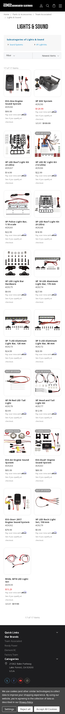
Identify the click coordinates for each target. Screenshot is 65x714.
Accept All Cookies (46, 709)
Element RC (10, 650)
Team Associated (13, 641)
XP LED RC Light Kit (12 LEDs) (46, 163)
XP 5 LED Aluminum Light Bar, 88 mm (46, 342)
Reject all (25, 709)
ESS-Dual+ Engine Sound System (45, 461)
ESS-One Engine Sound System (14, 102)
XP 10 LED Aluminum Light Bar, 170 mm (47, 282)
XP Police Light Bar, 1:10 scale (16, 223)
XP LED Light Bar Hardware (14, 282)
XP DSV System (44, 101)
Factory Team (11, 654)
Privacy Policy (25, 702)
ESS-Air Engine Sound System (17, 461)
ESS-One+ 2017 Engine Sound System (17, 521)
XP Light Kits (41, 44)
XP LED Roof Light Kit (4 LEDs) (17, 163)
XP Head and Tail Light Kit (45, 401)
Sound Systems (16, 44)
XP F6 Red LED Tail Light (15, 401)
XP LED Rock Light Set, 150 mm (46, 521)
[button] (18, 55)
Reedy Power (11, 645)
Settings (9, 709)
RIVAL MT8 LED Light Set (16, 580)
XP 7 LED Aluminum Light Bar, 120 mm (16, 342)
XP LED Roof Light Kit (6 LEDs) (47, 223)
